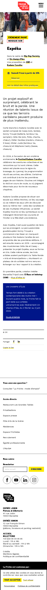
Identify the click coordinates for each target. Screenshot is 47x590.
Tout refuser (28, 580)
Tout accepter (12, 580)
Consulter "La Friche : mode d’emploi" (21, 388)
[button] (41, 6)
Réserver (15, 78)
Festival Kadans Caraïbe (30, 159)
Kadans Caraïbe (14, 65)
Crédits (6, 551)
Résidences (8, 426)
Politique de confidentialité (16, 556)
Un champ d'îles (17, 59)
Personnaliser (9, 586)
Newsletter (8, 464)
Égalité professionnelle (14, 443)
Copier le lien (8, 348)
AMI (28, 62)
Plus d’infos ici (18, 277)
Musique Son (15, 41)
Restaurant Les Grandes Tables (18, 405)
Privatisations (9, 410)
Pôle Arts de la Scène (13, 421)
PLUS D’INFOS (13, 317)
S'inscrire (36, 469)
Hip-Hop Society (32, 56)
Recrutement (9, 437)
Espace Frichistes (11, 432)
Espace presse (10, 415)
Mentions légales (11, 554)
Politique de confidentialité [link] (29, 586)
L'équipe (7, 448)
